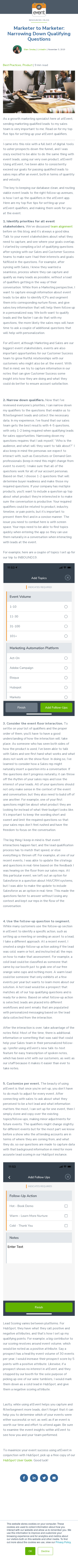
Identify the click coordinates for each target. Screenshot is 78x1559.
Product (27, 65)
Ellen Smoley (30, 49)
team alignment (61, 226)
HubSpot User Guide (17, 1460)
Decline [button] (45, 1551)
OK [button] (30, 1551)
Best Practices (12, 65)
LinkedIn (42, 49)
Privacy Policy (63, 1542)
